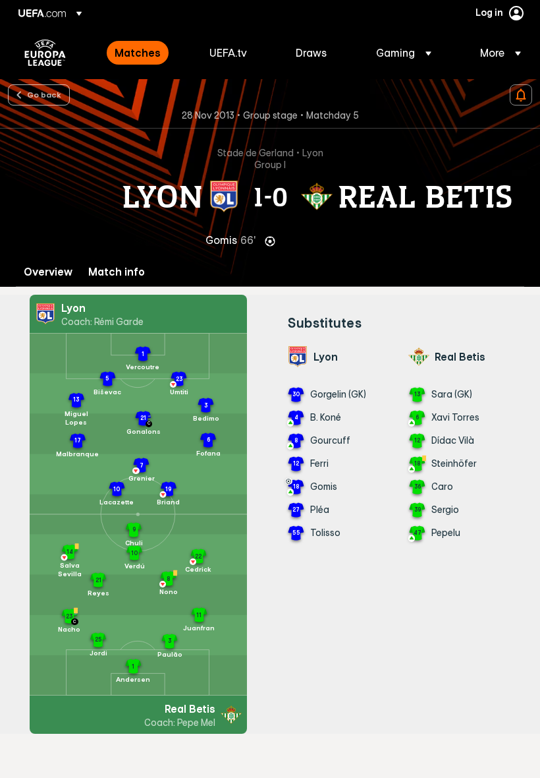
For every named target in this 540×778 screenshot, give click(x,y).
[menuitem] (145, 52)
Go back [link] (44, 94)
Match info (116, 272)
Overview (48, 272)
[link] (137, 52)
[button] (403, 52)
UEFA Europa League (45, 53)
